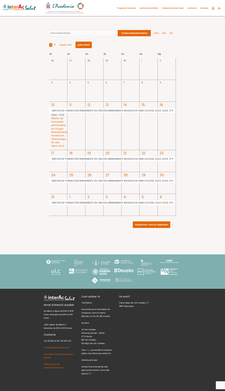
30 (162, 175)
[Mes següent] (55, 44)
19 (89, 153)
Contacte (192, 8)
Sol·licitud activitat (149, 8)
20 (108, 153)
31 (52, 197)
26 (90, 175)
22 (143, 153)
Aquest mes (66, 44)
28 (126, 175)
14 (125, 105)
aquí (88, 350)
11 (70, 105)
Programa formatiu (126, 8)
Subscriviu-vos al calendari (151, 224)
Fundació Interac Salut (173, 8)
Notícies (204, 8)
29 (144, 175)
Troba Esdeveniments (134, 33)
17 (52, 153)
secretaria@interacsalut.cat (56, 347)
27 (107, 175)
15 (143, 105)
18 (71, 153)
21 (125, 153)
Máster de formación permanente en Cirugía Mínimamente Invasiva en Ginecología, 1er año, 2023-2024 (59, 132)
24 (53, 175)
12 (89, 105)
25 (71, 175)
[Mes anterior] (50, 45)
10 (53, 105)
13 (107, 105)
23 (162, 153)
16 (161, 105)
